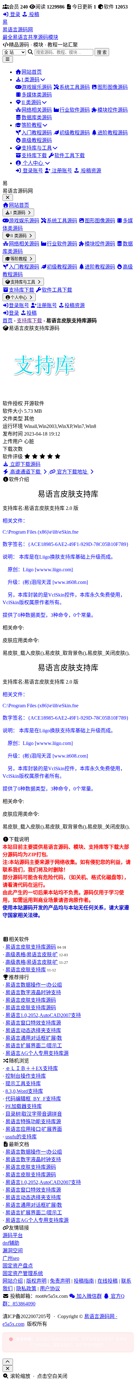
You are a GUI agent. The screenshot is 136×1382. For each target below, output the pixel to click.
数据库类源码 (37, 117)
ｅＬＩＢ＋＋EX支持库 (31, 1068)
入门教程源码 (37, 132)
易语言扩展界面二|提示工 (33, 1045)
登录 (14, 14)
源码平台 (13, 1235)
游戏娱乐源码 (37, 87)
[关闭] (8, 1368)
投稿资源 (90, 170)
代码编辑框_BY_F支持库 (33, 1098)
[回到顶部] (8, 1362)
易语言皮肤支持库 (25, 969)
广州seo (11, 1258)
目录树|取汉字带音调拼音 (33, 1114)
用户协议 (50, 1288)
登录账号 (32, 170)
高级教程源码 (37, 140)
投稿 (33, 14)
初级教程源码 (74, 132)
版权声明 (36, 1281)
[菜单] (8, 59)
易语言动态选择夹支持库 (33, 1030)
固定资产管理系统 (23, 1273)
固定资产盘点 (18, 1265)
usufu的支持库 (21, 1136)
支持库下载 (34, 155)
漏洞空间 (13, 1250)
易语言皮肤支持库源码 (30, 947)
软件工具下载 (69, 155)
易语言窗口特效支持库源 (33, 1023)
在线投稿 (107, 1281)
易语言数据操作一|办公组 (33, 985)
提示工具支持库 (23, 1083)
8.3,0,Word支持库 (24, 1091)
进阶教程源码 (112, 132)
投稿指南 (84, 1281)
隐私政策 (26, 1288)
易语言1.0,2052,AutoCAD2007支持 (43, 1015)
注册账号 (61, 170)
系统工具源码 (74, 87)
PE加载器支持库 (23, 1106)
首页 (8, 320)
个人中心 (33, 163)
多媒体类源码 (37, 94)
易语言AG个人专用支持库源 (37, 1053)
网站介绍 (13, 1281)
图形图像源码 (112, 87)
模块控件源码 (112, 110)
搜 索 (102, 52)
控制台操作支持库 (25, 1076)
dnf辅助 (11, 1243)
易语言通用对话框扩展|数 (33, 1038)
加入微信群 (88, 1296)
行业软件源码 (74, 110)
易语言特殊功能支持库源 (33, 1121)
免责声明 (60, 1281)
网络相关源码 (37, 110)
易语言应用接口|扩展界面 (33, 1129)
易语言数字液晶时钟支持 (33, 992)
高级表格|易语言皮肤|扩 (31, 954)
